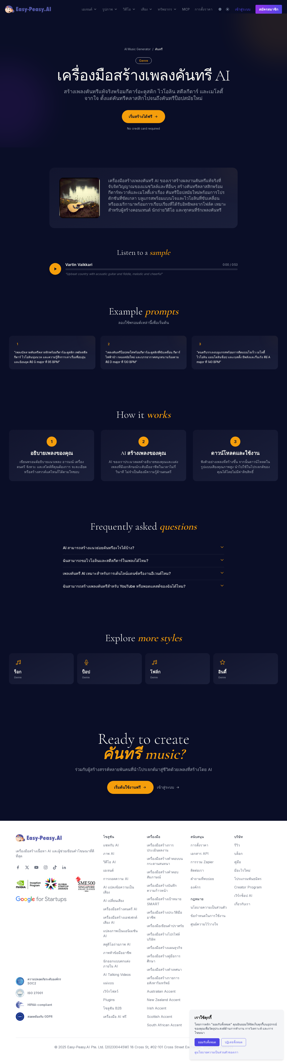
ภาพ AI (108, 853)
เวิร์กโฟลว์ (110, 991)
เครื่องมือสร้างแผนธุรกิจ (164, 948)
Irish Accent (156, 1008)
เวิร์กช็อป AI (243, 895)
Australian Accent (161, 991)
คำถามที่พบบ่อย (202, 879)
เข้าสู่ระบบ (242, 9)
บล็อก (238, 853)
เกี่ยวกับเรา (242, 904)
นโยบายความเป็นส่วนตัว (209, 907)
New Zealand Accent (163, 1000)
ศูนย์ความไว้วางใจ (204, 924)
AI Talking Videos (117, 974)
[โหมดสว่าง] (227, 9)
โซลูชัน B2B (112, 1008)
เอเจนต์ (108, 870)
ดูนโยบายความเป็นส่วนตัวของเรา (216, 1052)
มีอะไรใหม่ (242, 870)
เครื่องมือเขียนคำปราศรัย (165, 926)
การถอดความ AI (115, 879)
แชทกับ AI (111, 845)
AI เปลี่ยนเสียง (113, 901)
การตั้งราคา (203, 9)
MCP (186, 9)
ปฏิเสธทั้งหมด (233, 1042)
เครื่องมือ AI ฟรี (114, 1016)
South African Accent (164, 1025)
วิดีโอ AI (109, 862)
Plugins (109, 1000)
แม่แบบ (108, 983)
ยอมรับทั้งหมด (207, 1042)
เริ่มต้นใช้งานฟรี (127, 787)
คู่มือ (237, 862)
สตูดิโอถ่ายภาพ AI (116, 944)
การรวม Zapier (202, 862)
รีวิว (237, 845)
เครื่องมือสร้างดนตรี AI (120, 909)
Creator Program (248, 887)
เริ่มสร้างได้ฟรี (140, 116)
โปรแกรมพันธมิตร (248, 879)
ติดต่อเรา (197, 870)
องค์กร (196, 887)
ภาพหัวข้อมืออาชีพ (117, 953)
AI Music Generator (137, 49)
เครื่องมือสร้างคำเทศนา (164, 969)
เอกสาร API (200, 853)
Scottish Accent (159, 1016)
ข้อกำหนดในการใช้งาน (208, 916)
